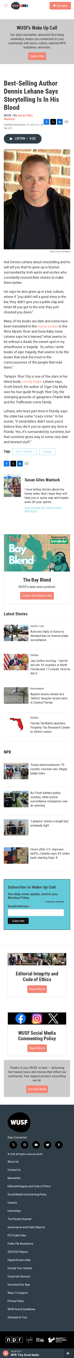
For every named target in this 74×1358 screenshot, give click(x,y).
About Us (13, 1161)
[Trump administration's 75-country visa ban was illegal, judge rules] (16, 771)
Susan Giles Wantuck (18, 117)
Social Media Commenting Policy (27, 1194)
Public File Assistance (20, 1243)
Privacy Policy (16, 1301)
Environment (37, 688)
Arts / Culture (24, 451)
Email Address (19, 906)
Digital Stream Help (19, 1260)
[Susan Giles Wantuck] (12, 485)
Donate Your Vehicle (20, 1268)
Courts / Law (37, 626)
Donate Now (37, 1089)
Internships (14, 1211)
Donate (62, 5)
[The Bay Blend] (37, 553)
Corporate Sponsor (19, 1276)
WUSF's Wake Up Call (37, 28)
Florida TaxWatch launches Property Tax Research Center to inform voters (50, 728)
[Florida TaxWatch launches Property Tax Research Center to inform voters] (16, 724)
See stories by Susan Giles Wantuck (43, 509)
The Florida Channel (19, 1219)
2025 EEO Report (18, 1251)
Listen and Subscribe (37, 595)
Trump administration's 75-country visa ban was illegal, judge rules (48, 769)
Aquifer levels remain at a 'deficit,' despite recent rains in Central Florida (49, 698)
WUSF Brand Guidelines (21, 1309)
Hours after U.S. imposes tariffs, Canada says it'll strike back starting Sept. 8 (50, 854)
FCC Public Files (17, 1235)
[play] (5, 1353)
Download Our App (19, 1284)
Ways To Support (18, 1292)
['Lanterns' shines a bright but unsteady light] (16, 827)
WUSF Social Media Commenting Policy (37, 1036)
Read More (37, 989)
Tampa (47, 451)
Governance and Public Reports (26, 1227)
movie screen (48, 326)
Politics (34, 655)
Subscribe (37, 56)
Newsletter (14, 1178)
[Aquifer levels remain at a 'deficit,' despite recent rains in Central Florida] (16, 695)
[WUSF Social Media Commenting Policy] (37, 1018)
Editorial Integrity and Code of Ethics (37, 976)
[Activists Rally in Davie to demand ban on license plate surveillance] (16, 633)
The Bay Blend (37, 580)
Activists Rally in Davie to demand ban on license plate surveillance (49, 636)
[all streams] (69, 1353)
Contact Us (14, 1170)
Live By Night (31, 382)
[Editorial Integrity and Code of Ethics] (37, 959)
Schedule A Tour (17, 1317)
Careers (12, 1202)
